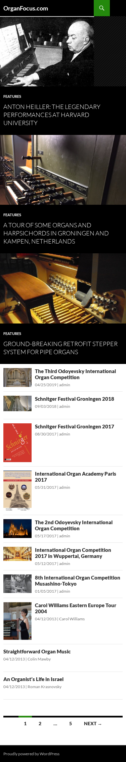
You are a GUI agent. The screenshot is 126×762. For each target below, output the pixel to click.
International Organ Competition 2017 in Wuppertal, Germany (73, 553)
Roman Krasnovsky (44, 686)
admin (64, 384)
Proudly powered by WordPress (31, 753)
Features (12, 96)
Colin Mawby (39, 658)
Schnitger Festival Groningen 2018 (74, 399)
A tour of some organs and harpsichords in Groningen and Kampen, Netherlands (56, 233)
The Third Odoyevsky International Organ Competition (75, 374)
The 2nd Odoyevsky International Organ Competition (74, 525)
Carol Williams (72, 618)
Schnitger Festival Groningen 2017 (74, 426)
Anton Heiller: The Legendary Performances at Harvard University (51, 114)
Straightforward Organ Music (37, 651)
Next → (93, 723)
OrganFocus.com (25, 8)
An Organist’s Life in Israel (33, 679)
